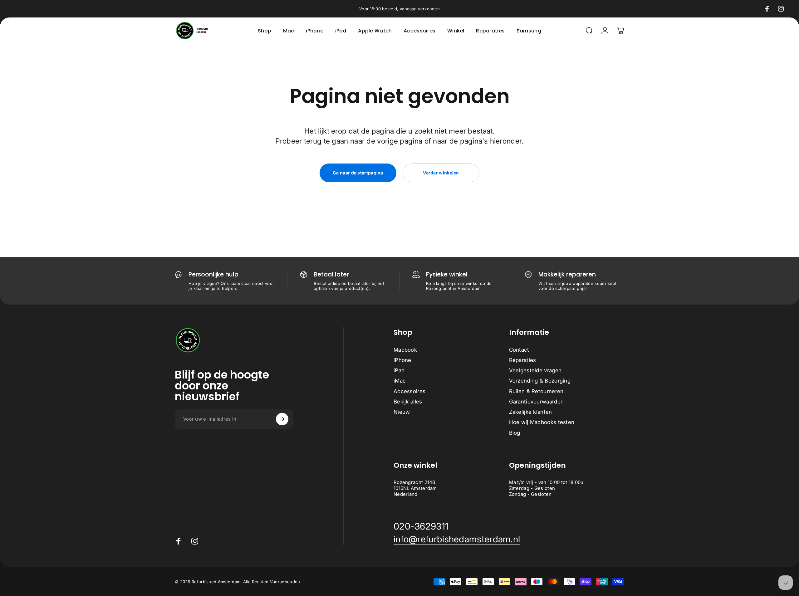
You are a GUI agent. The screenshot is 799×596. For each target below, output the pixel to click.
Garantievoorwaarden (536, 401)
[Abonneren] (282, 419)
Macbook (405, 350)
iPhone (402, 360)
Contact (519, 350)
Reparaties (522, 360)
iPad (399, 370)
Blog (514, 433)
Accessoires (409, 391)
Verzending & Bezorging (540, 381)
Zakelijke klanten (530, 412)
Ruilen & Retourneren (536, 391)
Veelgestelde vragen (535, 370)
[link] (421, 526)
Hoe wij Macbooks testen (542, 422)
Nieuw (402, 412)
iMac (400, 381)
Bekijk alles (408, 401)
